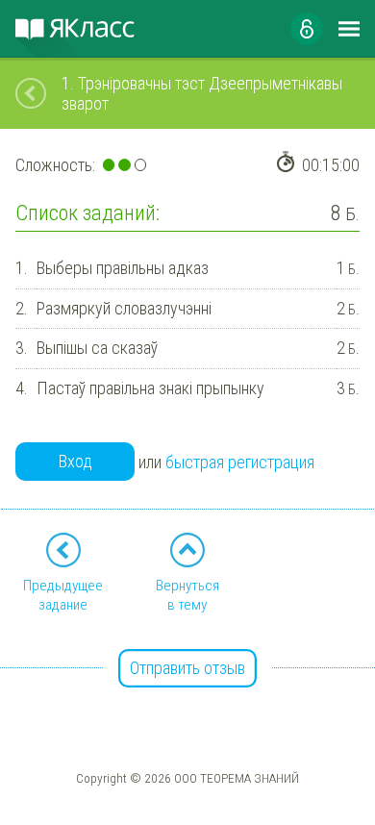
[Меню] (349, 29)
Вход (75, 461)
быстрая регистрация (239, 462)
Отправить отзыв (187, 668)
